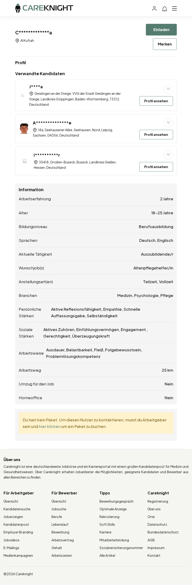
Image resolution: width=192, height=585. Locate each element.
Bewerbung (60, 532)
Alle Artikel (107, 555)
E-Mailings (11, 548)
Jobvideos (11, 540)
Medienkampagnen (18, 555)
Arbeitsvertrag (63, 540)
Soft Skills (107, 524)
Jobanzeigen (13, 517)
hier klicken (50, 426)
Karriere (105, 532)
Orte (151, 517)
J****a (36, 86)
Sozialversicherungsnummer (121, 548)
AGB (151, 540)
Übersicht (11, 501)
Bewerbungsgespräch (116, 501)
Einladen (161, 29)
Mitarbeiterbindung (114, 540)
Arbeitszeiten (62, 555)
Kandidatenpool (16, 524)
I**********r (47, 155)
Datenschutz (157, 524)
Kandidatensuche (17, 509)
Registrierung (158, 501)
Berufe (57, 517)
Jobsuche (59, 509)
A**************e (52, 122)
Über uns (154, 509)
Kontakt (154, 555)
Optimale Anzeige (113, 509)
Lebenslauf (60, 524)
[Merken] (168, 89)
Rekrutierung (109, 517)
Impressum (156, 548)
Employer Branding (18, 532)
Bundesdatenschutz (163, 532)
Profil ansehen (156, 101)
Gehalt (57, 548)
